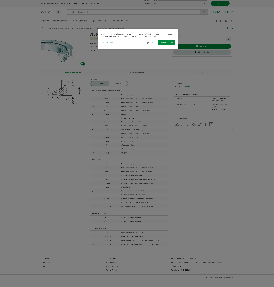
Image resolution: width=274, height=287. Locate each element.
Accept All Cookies (166, 43)
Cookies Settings (107, 43)
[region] (138, 39)
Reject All (149, 43)
